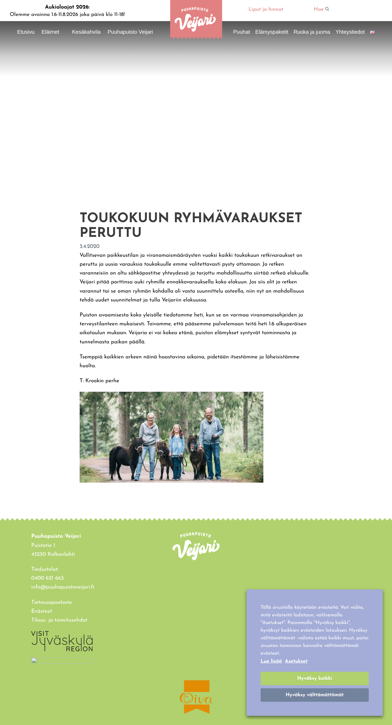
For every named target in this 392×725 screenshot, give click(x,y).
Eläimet (50, 32)
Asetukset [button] (296, 661)
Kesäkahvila (86, 32)
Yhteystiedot (350, 32)
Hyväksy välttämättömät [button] (315, 695)
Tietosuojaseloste (51, 602)
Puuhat (241, 32)
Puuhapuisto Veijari (130, 32)
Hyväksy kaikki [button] (314, 678)
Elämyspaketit (271, 32)
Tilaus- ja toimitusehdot (59, 620)
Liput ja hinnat (265, 9)
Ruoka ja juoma (311, 32)
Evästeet (41, 611)
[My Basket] (363, 10)
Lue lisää (271, 661)
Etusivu (26, 32)
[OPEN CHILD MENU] (62, 31)
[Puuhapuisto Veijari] (196, 38)
